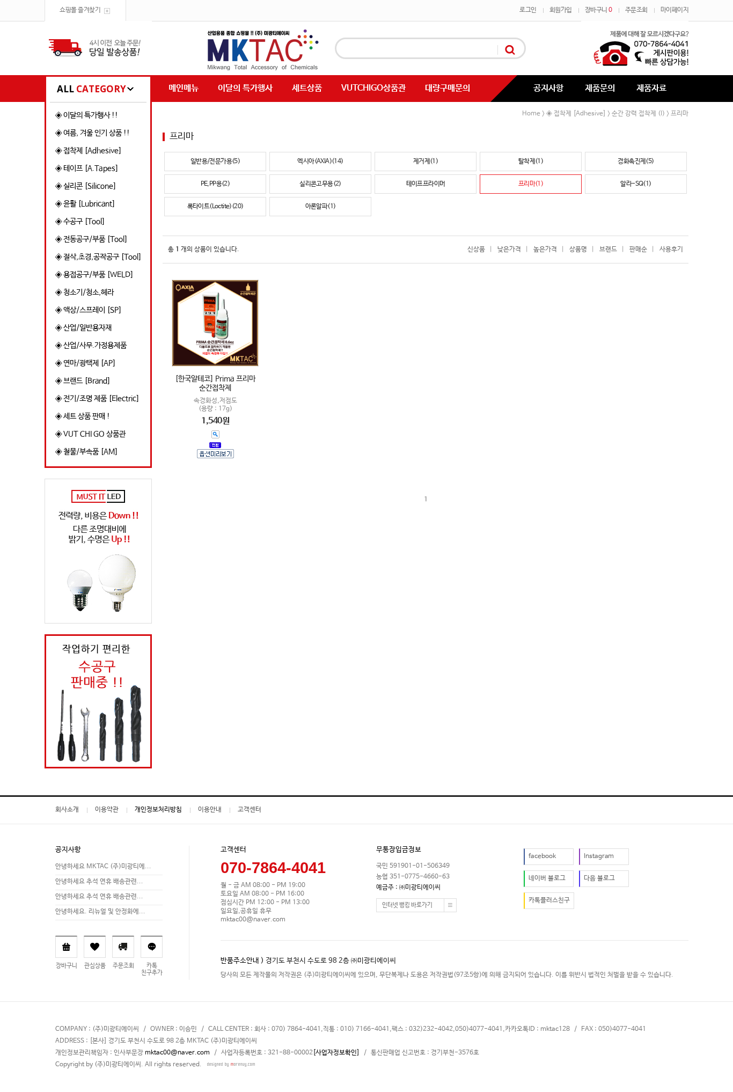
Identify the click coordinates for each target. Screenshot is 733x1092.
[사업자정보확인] (336, 1053)
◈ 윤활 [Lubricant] (85, 204)
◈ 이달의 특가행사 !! (86, 115)
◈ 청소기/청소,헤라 (84, 292)
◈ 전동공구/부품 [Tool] (91, 239)
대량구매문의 (447, 88)
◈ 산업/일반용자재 (83, 328)
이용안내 (210, 809)
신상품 (476, 249)
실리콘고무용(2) (320, 184)
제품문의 (600, 88)
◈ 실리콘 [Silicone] (85, 186)
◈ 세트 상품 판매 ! (82, 416)
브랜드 (608, 249)
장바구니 (598, 10)
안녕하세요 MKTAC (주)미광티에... (103, 866)
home (531, 114)
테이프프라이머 (425, 184)
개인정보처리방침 (158, 809)
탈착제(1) (530, 161)
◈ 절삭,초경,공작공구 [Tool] (98, 257)
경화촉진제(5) (636, 161)
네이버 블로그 (547, 878)
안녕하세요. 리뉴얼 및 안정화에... (100, 911)
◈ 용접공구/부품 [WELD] (94, 274)
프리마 (679, 114)
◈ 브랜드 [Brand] (83, 381)
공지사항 (548, 88)
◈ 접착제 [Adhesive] (88, 150)
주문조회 (636, 10)
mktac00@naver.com (177, 1053)
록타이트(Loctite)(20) (215, 206)
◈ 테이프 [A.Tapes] (87, 168)
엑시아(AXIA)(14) (320, 161)
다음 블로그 (599, 878)
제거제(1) (425, 161)
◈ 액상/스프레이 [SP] (88, 310)
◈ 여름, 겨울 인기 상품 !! (92, 133)
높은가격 (545, 249)
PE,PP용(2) (215, 184)
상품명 (578, 249)
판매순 (638, 249)
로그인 (528, 10)
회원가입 (560, 10)
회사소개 (67, 809)
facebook (542, 856)
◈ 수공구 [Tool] (80, 221)
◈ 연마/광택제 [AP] (85, 363)
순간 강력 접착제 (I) (638, 114)
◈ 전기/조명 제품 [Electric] (97, 398)
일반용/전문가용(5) (215, 161)
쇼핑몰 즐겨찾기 (80, 10)
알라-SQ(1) (635, 184)
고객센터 (249, 809)
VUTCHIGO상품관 (373, 88)
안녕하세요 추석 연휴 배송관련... (99, 881)
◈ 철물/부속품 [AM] (86, 452)
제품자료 (651, 88)
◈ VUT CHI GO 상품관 (90, 434)
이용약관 (107, 809)
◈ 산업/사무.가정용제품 (91, 345)
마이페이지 (675, 10)
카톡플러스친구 (549, 900)
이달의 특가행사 (245, 88)
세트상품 (307, 88)
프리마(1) (530, 184)
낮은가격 (509, 249)
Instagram (599, 856)
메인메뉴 (183, 88)
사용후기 (671, 249)
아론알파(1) (320, 206)
